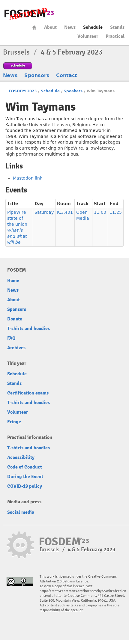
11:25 (116, 212)
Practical (115, 36)
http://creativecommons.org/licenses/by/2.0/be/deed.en (83, 591)
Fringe (14, 422)
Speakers (73, 91)
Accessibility (20, 457)
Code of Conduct (24, 467)
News (70, 27)
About (50, 27)
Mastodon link (27, 178)
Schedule (93, 27)
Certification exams (28, 393)
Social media (20, 512)
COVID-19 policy (24, 486)
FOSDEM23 (29, 13)
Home (34, 27)
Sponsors (37, 75)
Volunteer (87, 36)
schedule (18, 65)
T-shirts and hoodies (28, 329)
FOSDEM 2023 (23, 91)
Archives (16, 348)
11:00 (100, 212)
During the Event (25, 477)
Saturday (44, 212)
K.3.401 (65, 212)
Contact (66, 75)
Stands (117, 27)
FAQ (11, 338)
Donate (14, 319)
